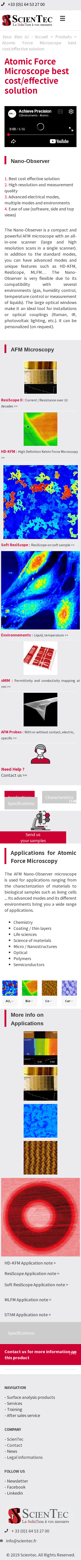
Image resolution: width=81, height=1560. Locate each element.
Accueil (41, 36)
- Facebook (14, 1487)
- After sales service (22, 1415)
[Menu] (62, 18)
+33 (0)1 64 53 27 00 (26, 4)
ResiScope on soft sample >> (52, 545)
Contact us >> (14, 775)
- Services (13, 1403)
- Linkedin (13, 1493)
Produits (63, 36)
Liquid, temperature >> (51, 635)
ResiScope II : (13, 399)
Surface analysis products (31, 1397)
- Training (13, 1409)
